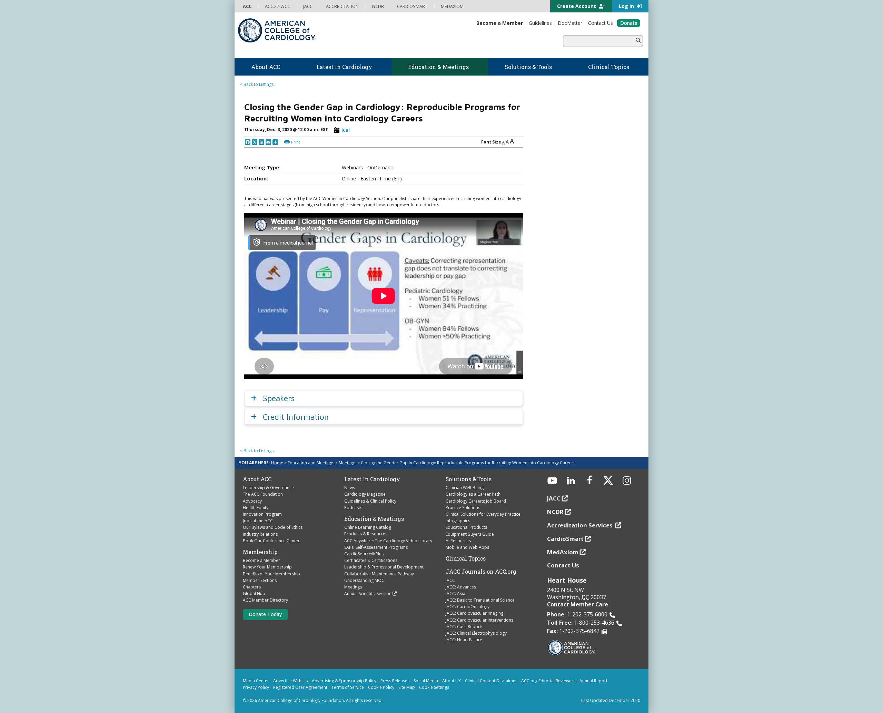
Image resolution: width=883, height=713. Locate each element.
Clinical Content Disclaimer (491, 681)
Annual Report (593, 681)
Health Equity (255, 508)
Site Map (406, 687)
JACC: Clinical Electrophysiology (476, 633)
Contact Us (563, 565)
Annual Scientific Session (367, 593)
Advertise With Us (290, 681)
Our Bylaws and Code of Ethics (272, 527)
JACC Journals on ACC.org (481, 571)
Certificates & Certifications (370, 560)
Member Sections (260, 580)
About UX (451, 681)
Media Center (256, 681)
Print (295, 142)
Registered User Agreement (300, 687)
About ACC (257, 479)
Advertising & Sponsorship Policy (344, 681)
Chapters (252, 587)
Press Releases (394, 681)
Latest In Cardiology (372, 479)
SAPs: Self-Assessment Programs (376, 547)
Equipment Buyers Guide (470, 534)
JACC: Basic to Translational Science (480, 600)
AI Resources (458, 541)
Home (277, 463)
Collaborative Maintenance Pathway (379, 574)
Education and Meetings (311, 463)
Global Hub (254, 593)
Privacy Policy (256, 687)
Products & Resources (365, 534)
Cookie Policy (381, 687)
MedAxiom (562, 552)
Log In (627, 6)
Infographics (458, 521)
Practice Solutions (463, 508)
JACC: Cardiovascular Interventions (479, 620)
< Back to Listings (257, 84)
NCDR (555, 512)
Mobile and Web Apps (467, 547)
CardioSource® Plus (364, 554)
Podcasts (353, 508)
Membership (260, 551)
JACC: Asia (455, 593)
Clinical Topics (466, 558)
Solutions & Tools (469, 479)
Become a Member (261, 560)
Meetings (347, 463)
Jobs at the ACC (258, 521)
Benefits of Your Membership (271, 574)
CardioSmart (565, 539)
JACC (450, 580)
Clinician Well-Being (465, 488)
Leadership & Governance (268, 488)
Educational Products (466, 527)
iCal (345, 130)
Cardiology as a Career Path (473, 494)
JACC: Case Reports (464, 627)
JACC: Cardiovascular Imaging (474, 613)
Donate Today (265, 614)
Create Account (577, 6)
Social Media (426, 681)
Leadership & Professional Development (384, 567)
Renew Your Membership (267, 567)
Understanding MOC (364, 580)
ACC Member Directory (265, 600)
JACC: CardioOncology (467, 607)
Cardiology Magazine (365, 494)
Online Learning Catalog (367, 527)
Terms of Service (347, 687)
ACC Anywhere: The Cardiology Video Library (388, 541)
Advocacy (252, 501)
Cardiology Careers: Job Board (476, 501)
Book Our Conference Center (271, 541)
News (349, 488)
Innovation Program (262, 514)
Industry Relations (260, 534)
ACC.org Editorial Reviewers (548, 681)
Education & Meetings (374, 518)
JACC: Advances (461, 587)
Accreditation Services (580, 525)
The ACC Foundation (263, 494)
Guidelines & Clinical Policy (370, 501)
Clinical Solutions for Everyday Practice (483, 514)
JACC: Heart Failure (464, 640)
